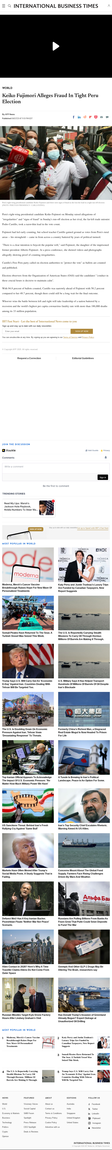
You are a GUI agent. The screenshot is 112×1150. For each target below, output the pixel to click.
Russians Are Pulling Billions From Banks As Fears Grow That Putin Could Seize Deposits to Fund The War (83, 921)
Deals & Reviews (31, 1132)
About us (49, 1104)
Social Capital (29, 1109)
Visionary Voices (31, 1104)
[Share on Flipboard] (90, 117)
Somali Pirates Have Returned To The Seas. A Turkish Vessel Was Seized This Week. (78, 1057)
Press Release (30, 1122)
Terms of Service (70, 337)
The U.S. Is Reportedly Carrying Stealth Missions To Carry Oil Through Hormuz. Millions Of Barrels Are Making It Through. (81, 636)
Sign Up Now (36, 529)
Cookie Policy (51, 1122)
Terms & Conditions (53, 1113)
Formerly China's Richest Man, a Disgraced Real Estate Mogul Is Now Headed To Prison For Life (82, 732)
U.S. (4, 1109)
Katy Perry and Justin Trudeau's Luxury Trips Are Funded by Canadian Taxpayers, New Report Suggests (83, 587)
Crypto (5, 1132)
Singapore (71, 1113)
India (69, 1109)
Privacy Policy (88, 337)
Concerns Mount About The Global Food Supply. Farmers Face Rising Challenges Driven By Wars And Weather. (80, 873)
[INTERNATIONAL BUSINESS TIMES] (56, 6)
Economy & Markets (11, 1113)
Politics (5, 1127)
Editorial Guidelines (83, 358)
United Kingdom (73, 1118)
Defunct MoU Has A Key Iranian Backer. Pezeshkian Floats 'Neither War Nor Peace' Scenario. (25, 921)
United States (72, 1122)
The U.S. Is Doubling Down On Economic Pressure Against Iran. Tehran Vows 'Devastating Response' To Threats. (24, 732)
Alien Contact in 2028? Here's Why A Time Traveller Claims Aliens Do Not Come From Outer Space (25, 969)
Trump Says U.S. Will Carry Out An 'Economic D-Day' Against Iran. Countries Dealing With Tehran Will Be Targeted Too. (27, 684)
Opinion (5, 1136)
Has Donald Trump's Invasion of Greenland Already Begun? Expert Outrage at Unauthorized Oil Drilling (82, 1018)
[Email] (101, 117)
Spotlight (27, 1118)
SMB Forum (29, 1113)
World (4, 1104)
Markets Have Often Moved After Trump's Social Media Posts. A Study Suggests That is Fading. (27, 873)
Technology (7, 1122)
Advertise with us (52, 1127)
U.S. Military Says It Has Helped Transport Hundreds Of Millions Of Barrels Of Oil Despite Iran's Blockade (83, 684)
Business (6, 1118)
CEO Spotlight (30, 1127)
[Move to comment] (107, 117)
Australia (70, 1104)
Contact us (49, 1109)
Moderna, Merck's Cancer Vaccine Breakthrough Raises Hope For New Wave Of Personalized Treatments (27, 587)
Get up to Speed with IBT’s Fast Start (92, 528)
